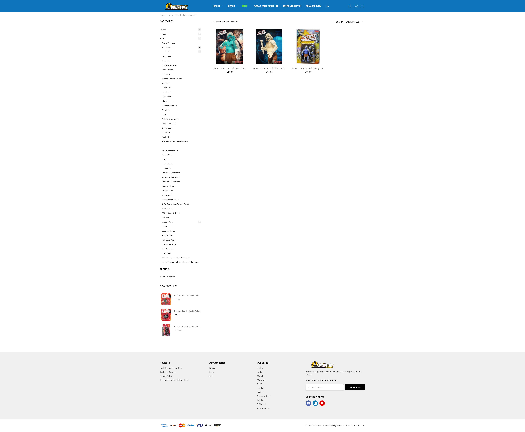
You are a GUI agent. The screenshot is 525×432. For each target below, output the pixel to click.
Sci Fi (244, 6)
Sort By (339, 22)
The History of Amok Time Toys (174, 380)
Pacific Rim (166, 137)
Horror (231, 6)
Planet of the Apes (169, 65)
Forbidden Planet (169, 240)
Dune (164, 114)
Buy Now (230, 59)
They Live (166, 110)
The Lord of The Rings (171, 181)
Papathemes (359, 425)
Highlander (166, 96)
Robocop (165, 61)
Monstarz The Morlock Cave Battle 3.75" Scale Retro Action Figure (244, 68)
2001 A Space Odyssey (171, 213)
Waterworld (167, 195)
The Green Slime (169, 244)
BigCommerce (339, 425)
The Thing (166, 74)
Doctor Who (167, 155)
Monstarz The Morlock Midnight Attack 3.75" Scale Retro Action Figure (323, 68)
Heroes (216, 6)
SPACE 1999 (166, 87)
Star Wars (166, 47)
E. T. (163, 146)
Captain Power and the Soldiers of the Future (180, 262)
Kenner (260, 392)
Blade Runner (167, 128)
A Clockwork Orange (170, 119)
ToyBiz (260, 400)
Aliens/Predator (168, 43)
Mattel (260, 376)
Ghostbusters (167, 101)
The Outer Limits (168, 249)
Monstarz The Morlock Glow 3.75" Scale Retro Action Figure (280, 68)
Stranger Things (168, 231)
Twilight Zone (167, 190)
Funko (259, 372)
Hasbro (260, 368)
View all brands (263, 408)
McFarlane (261, 380)
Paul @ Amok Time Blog (266, 6)
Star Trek (165, 52)
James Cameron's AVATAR (172, 78)
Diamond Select (264, 396)
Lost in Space (167, 164)
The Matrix (166, 132)
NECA (259, 384)
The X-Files (166, 253)
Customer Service (292, 6)
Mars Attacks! (167, 208)
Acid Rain (165, 217)
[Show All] (327, 6)
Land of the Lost (168, 123)
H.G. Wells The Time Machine (175, 141)
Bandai (260, 388)
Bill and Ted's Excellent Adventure (176, 258)
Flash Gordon (167, 69)
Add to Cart (230, 53)
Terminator (166, 56)
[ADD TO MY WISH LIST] (243, 37)
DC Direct (261, 404)
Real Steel (166, 92)
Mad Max (166, 83)
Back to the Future (169, 105)
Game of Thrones (169, 186)
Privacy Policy (313, 6)
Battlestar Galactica (170, 150)
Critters (165, 226)
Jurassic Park (167, 222)
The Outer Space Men (171, 172)
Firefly (164, 159)
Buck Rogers (167, 168)
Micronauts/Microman (171, 177)
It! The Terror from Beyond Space (175, 204)
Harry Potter (167, 235)
